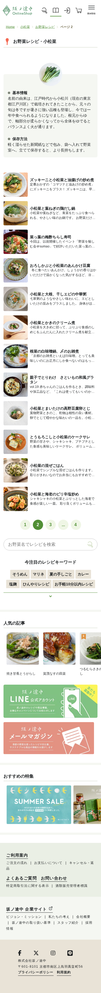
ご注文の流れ (16, 863)
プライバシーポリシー (36, 972)
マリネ (38, 574)
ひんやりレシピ (36, 584)
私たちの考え (59, 917)
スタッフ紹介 (68, 923)
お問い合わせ (54, 878)
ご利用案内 (17, 855)
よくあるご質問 (21, 878)
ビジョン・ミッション (24, 917)
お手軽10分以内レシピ (74, 584)
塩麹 (13, 584)
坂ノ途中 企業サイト (27, 909)
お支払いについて (48, 863)
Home (10, 27)
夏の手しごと (61, 574)
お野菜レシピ (45, 27)
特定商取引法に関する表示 (27, 886)
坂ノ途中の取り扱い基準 (31, 923)
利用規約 (64, 972)
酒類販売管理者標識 (71, 886)
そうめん (19, 574)
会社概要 (83, 917)
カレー (83, 574)
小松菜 (25, 27)
